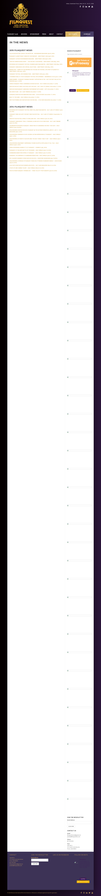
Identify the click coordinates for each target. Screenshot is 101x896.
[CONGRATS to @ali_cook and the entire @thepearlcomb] (87, 85)
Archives (24, 34)
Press (44, 34)
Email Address (71, 820)
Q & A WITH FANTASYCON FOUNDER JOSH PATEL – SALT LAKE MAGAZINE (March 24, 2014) (33, 165)
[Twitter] (89, 6)
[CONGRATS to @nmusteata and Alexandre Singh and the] (79, 85)
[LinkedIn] (86, 6)
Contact (60, 34)
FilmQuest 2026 (12, 34)
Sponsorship (34, 34)
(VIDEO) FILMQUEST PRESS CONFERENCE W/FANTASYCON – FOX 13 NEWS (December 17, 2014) (34, 83)
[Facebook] (80, 6)
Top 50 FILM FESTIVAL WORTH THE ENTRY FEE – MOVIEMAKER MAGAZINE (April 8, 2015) (32, 53)
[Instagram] (83, 6)
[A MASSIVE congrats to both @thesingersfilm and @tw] (87, 81)
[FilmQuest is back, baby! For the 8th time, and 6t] (79, 81)
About (51, 34)
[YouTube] (92, 6)
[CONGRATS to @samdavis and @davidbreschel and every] (71, 85)
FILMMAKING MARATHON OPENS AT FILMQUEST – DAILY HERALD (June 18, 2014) (30, 153)
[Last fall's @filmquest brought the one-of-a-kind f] (71, 81)
